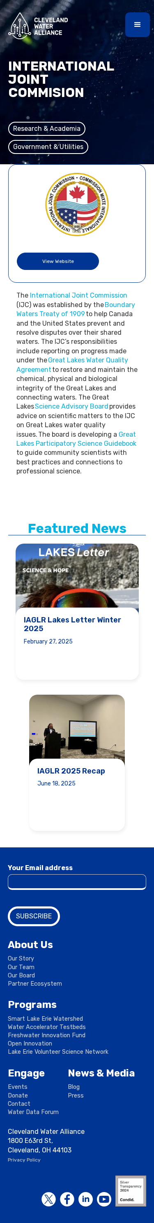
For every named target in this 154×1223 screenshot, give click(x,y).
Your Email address (40, 868)
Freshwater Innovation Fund (46, 1035)
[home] (36, 25)
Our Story (21, 958)
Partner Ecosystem (35, 983)
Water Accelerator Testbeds (47, 1027)
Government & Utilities (48, 147)
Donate (18, 1095)
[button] (137, 24)
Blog (74, 1087)
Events (18, 1087)
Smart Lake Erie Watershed (45, 1018)
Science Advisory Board (71, 406)
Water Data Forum (33, 1112)
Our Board (21, 975)
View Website (58, 261)
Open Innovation (30, 1043)
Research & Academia (46, 128)
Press (76, 1095)
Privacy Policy (24, 1160)
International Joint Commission (78, 295)
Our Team (21, 967)
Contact (19, 1103)
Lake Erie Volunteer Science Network (58, 1051)
